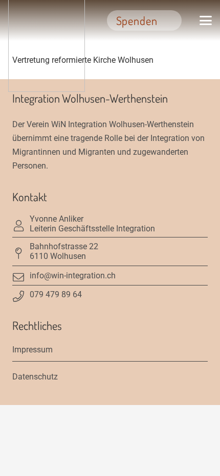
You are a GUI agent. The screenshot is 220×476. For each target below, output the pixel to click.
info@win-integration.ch (73, 275)
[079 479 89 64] (21, 294)
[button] (205, 20)
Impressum (32, 349)
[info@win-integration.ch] (21, 275)
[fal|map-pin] (21, 251)
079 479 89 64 (56, 294)
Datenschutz (35, 377)
